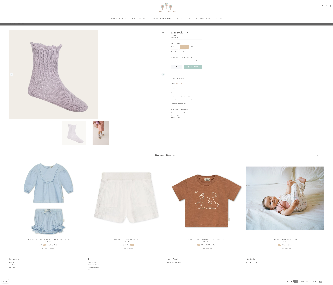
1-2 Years (193, 47)
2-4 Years (174, 51)
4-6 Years (182, 51)
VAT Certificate (92, 272)
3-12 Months (184, 47)
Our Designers (13, 267)
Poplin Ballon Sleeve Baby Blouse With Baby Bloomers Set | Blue (48, 239)
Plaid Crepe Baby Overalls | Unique (285, 239)
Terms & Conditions (93, 267)
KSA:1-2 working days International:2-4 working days (186, 59)
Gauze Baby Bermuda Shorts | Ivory (127, 239)
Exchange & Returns (94, 264)
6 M (44, 244)
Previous (11, 74)
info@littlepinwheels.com (174, 262)
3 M (41, 244)
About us (11, 262)
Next (163, 74)
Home (11, 24)
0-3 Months (175, 47)
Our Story (12, 264)
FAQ (89, 269)
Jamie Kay (178, 83)
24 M (55, 244)
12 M (51, 244)
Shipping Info (92, 262)
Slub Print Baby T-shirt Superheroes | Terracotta (206, 239)
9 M (47, 244)
